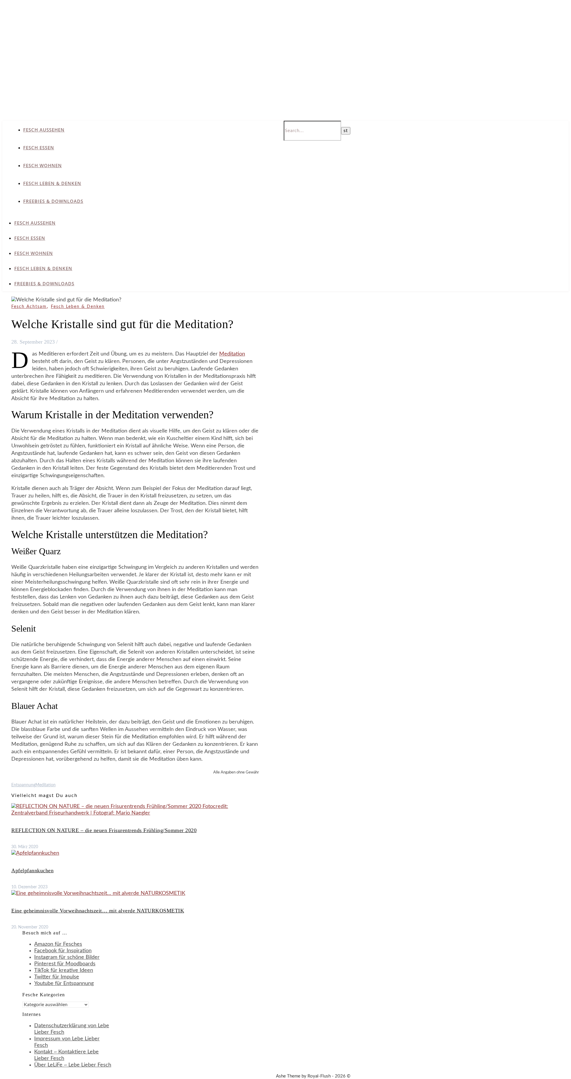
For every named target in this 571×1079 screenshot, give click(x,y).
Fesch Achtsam (29, 307)
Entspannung (23, 785)
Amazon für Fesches (58, 944)
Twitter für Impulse (56, 977)
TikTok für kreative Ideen (63, 970)
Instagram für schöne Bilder (67, 957)
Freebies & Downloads (53, 201)
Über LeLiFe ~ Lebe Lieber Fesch (72, 1065)
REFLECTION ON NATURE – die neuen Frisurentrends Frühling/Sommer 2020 (104, 830)
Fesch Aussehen (44, 130)
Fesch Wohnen (42, 165)
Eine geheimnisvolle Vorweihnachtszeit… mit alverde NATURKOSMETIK (97, 911)
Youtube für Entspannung (64, 983)
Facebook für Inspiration (63, 950)
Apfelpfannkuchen (32, 870)
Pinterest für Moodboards (64, 964)
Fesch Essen (38, 148)
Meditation (232, 354)
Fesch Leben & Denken (52, 183)
